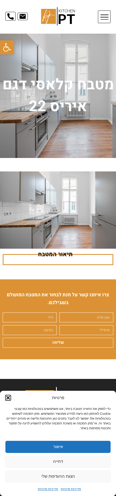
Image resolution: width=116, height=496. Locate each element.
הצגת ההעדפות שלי (58, 476)
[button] (7, 47)
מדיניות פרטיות (71, 489)
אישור (58, 446)
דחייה (58, 461)
